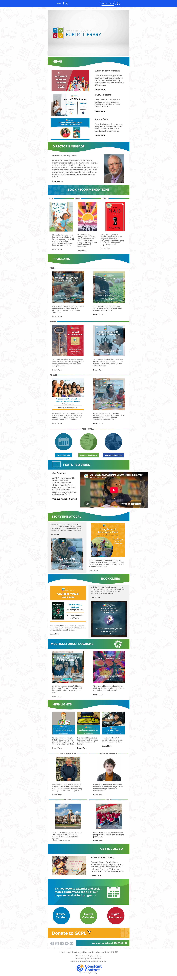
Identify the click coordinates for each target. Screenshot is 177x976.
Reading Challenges (88, 455)
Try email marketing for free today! (88, 973)
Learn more (57, 181)
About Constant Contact (94, 958)
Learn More (100, 90)
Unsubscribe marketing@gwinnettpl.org (89, 956)
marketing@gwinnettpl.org (84, 961)
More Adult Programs (113, 455)
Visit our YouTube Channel (64, 499)
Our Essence (59, 473)
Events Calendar (63, 455)
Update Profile (80, 958)
